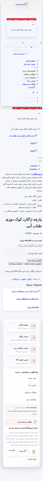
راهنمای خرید (30, 77)
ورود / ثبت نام (19, 53)
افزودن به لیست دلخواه (33, 263)
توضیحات (33, 165)
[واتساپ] (12, 452)
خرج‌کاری (15, 279)
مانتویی (23, 279)
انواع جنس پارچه (30, 42)
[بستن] (41, 157)
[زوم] (39, 157)
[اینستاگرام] (32, 461)
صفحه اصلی (30, 60)
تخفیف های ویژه (21, 47)
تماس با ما (31, 80)
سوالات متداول (29, 74)
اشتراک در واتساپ (15, 263)
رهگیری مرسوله (29, 84)
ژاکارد (29, 279)
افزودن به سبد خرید (34, 260)
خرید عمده (32, 378)
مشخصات (33, 168)
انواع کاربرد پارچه (12, 42)
